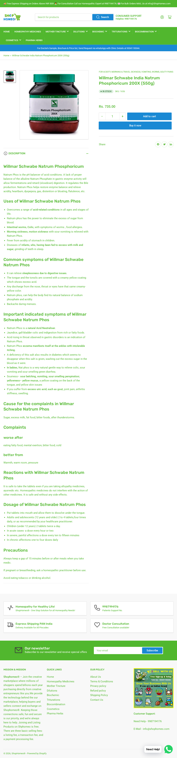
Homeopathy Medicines (27, 31)
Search (105, 17)
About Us (95, 676)
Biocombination (144, 31)
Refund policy (98, 690)
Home (6, 31)
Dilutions (79, 31)
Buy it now (135, 125)
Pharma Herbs (34, 40)
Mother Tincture (56, 31)
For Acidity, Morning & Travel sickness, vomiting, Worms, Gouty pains (136, 72)
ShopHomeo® (18, 753)
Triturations (119, 31)
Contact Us (96, 699)
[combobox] (74, 17)
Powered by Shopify (36, 753)
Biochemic (98, 31)
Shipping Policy (99, 695)
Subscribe (152, 650)
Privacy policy (98, 686)
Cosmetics (12, 40)
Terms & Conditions (101, 681)
